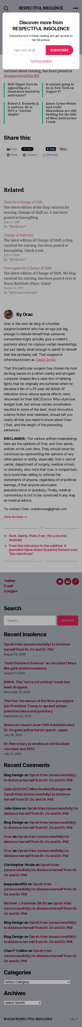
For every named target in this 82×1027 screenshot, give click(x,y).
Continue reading (41, 61)
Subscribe (59, 50)
